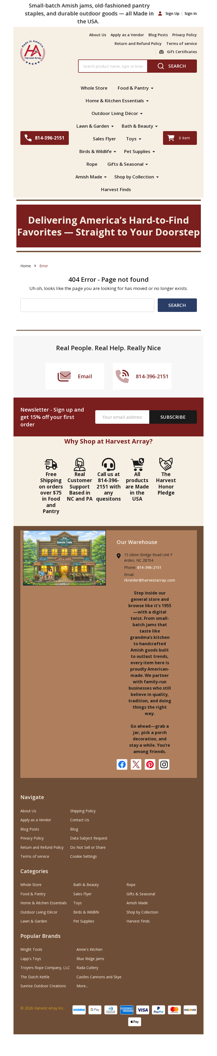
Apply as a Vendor (127, 34)
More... (82, 985)
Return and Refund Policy (138, 43)
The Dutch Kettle (34, 976)
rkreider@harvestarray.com (149, 580)
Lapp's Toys (30, 958)
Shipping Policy (83, 810)
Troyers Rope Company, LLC (45, 967)
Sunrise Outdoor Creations (43, 985)
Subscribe (173, 417)
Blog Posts (158, 34)
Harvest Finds (116, 189)
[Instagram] (164, 764)
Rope (91, 164)
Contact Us (79, 819)
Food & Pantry (133, 88)
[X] (136, 764)
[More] (152, 88)
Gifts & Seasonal (125, 164)
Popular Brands (40, 935)
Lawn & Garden (92, 126)
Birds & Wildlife (95, 151)
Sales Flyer (104, 139)
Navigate (32, 797)
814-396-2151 (149, 567)
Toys (131, 139)
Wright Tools (31, 949)
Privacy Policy (184, 34)
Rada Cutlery (87, 967)
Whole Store (94, 88)
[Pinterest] (150, 764)
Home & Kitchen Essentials (114, 101)
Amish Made (88, 177)
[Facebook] (122, 764)
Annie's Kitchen (89, 949)
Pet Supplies (137, 151)
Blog (74, 829)
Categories (34, 871)
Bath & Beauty (137, 126)
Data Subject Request (88, 838)
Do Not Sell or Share (88, 847)
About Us (97, 34)
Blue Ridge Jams (90, 958)
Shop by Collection (134, 177)
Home (25, 265)
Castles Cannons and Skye (98, 976)
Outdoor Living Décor (115, 113)
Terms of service (181, 43)
